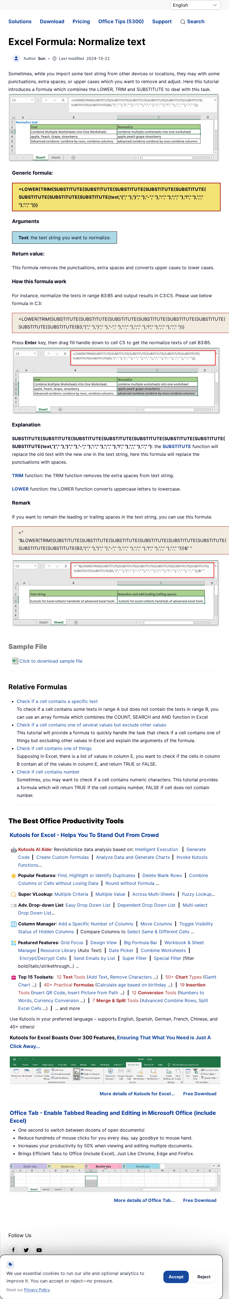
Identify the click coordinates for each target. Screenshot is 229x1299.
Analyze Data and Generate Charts (133, 857)
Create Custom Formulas (62, 857)
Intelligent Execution (156, 849)
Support (162, 21)
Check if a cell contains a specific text (57, 701)
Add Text (98, 977)
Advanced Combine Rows (169, 1000)
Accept (176, 1276)
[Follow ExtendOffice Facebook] (13, 1250)
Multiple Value (111, 894)
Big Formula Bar (140, 942)
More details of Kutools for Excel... (137, 1093)
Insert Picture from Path (93, 992)
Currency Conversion (56, 1000)
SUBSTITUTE (177, 446)
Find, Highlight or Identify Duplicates (96, 875)
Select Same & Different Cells (158, 931)
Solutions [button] (20, 21)
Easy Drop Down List (88, 905)
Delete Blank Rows (162, 875)
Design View (103, 942)
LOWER (20, 489)
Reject (204, 1276)
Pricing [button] (81, 21)
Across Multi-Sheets (153, 894)
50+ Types (183, 977)
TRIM (17, 475)
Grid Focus (72, 942)
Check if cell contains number (48, 772)
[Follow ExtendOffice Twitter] (26, 1250)
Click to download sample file (50, 661)
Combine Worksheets (163, 950)
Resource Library (58, 950)
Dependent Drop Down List (146, 905)
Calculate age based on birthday (131, 985)
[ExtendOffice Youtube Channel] (39, 1250)
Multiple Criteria (71, 894)
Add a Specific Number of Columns (95, 924)
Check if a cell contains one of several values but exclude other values (91, 725)
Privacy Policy (37, 1289)
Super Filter (134, 958)
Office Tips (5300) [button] (121, 21)
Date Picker (121, 950)
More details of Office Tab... (144, 1200)
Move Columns (156, 924)
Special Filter (167, 958)
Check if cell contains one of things (54, 748)
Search (195, 21)
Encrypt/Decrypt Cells (43, 958)
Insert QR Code (49, 992)
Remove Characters (131, 977)
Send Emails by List (94, 958)
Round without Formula (130, 883)
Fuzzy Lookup (197, 894)
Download (52, 21)
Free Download (199, 1093)
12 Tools (71, 977)
